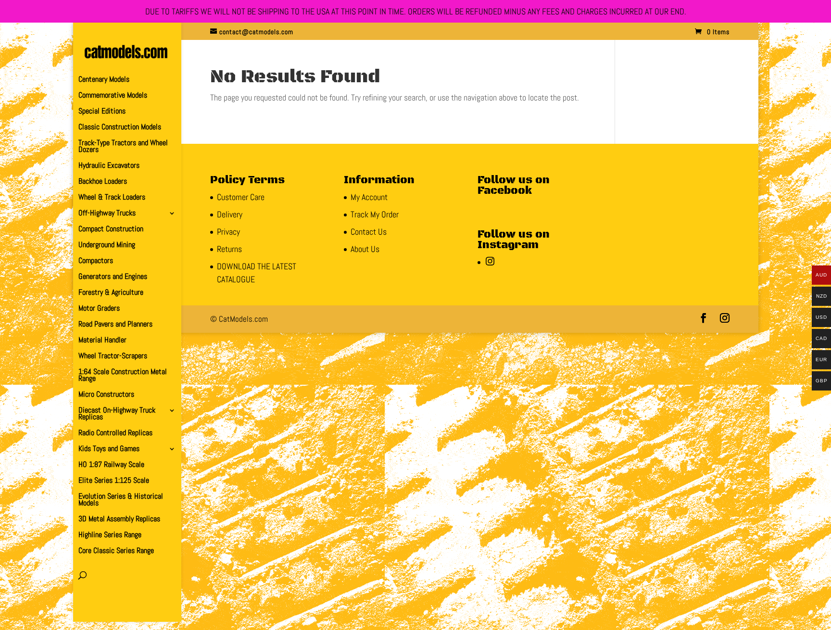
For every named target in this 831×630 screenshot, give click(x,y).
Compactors (95, 261)
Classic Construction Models (119, 128)
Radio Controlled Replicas (115, 433)
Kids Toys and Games (108, 449)
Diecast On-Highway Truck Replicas (116, 414)
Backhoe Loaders (102, 182)
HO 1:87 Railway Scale (111, 465)
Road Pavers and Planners (115, 325)
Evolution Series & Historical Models (120, 500)
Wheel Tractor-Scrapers (112, 357)
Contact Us (369, 231)
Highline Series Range (109, 535)
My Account (369, 196)
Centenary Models (103, 80)
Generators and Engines (112, 277)
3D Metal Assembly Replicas (119, 520)
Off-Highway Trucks (107, 214)
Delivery (229, 214)
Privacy (228, 231)
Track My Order (375, 214)
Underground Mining (106, 245)
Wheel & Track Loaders (111, 198)
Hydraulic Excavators (108, 166)
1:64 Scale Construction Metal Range (122, 375)
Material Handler (102, 341)
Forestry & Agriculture (110, 293)
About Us (365, 248)
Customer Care (240, 196)
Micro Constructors (106, 395)
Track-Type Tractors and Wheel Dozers (123, 146)
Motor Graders (99, 309)
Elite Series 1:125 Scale (113, 481)
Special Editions (102, 112)
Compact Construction (110, 230)
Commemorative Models (112, 96)
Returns (229, 248)
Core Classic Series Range (116, 551)
